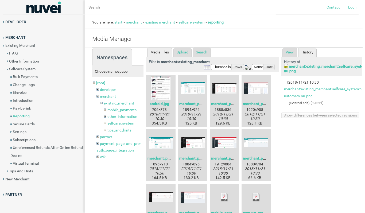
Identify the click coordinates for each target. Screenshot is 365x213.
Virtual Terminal (26, 163)
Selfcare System (22, 69)
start (118, 22)
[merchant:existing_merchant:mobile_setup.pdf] (224, 197)
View (290, 52)
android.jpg (159, 104)
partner (106, 137)
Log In (353, 7)
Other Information (24, 61)
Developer (15, 22)
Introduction (23, 100)
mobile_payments (122, 110)
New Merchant (17, 179)
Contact (333, 7)
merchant (134, 22)
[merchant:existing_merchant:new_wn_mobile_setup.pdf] (256, 197)
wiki (103, 157)
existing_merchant (119, 103)
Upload (182, 52)
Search (201, 52)
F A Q (13, 53)
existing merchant (160, 22)
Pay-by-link (22, 108)
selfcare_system (120, 123)
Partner (13, 194)
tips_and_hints (119, 130)
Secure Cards (24, 124)
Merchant (15, 37)
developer (108, 89)
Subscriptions (24, 140)
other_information (122, 116)
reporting (216, 22)
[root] (100, 83)
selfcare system (191, 22)
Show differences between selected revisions (320, 115)
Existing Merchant (20, 45)
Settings (19, 132)
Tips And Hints (21, 171)
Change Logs (24, 85)
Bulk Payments (25, 77)
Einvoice (19, 92)
